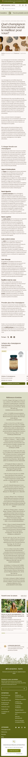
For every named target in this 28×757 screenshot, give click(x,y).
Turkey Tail (23, 21)
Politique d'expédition (20, 699)
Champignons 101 (5, 729)
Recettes (3, 734)
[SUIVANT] (27, 648)
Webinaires (4, 732)
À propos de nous (5, 695)
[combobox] (14, 8)
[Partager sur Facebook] (11, 337)
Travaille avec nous (6, 700)
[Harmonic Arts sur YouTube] (18, 727)
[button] (22, 5)
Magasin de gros (19, 710)
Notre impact (4, 697)
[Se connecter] (19, 5)
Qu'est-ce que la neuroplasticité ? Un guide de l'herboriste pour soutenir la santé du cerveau (12, 616)
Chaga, (3, 21)
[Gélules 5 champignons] (13, 362)
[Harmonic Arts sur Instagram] (21, 727)
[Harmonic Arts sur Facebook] (15, 727)
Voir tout (4, 347)
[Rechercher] (2, 8)
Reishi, (18, 21)
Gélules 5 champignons (8, 376)
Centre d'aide (4, 709)
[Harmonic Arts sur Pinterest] (24, 727)
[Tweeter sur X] (8, 337)
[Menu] (25, 5)
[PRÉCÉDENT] (1, 648)
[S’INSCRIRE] (24, 688)
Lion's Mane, (14, 21)
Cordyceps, (8, 21)
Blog (2, 737)
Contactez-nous (5, 706)
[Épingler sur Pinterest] (14, 337)
